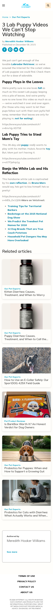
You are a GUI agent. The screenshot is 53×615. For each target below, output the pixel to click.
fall (40, 88)
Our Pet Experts (21, 17)
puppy (25, 144)
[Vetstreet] (25, 5)
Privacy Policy (26, 581)
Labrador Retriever (23, 64)
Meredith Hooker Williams (19, 41)
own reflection (18, 182)
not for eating (23, 118)
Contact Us (26, 586)
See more (12, 552)
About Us (26, 592)
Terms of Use (26, 576)
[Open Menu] (4, 5)
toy (48, 148)
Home (5, 17)
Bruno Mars (39, 182)
